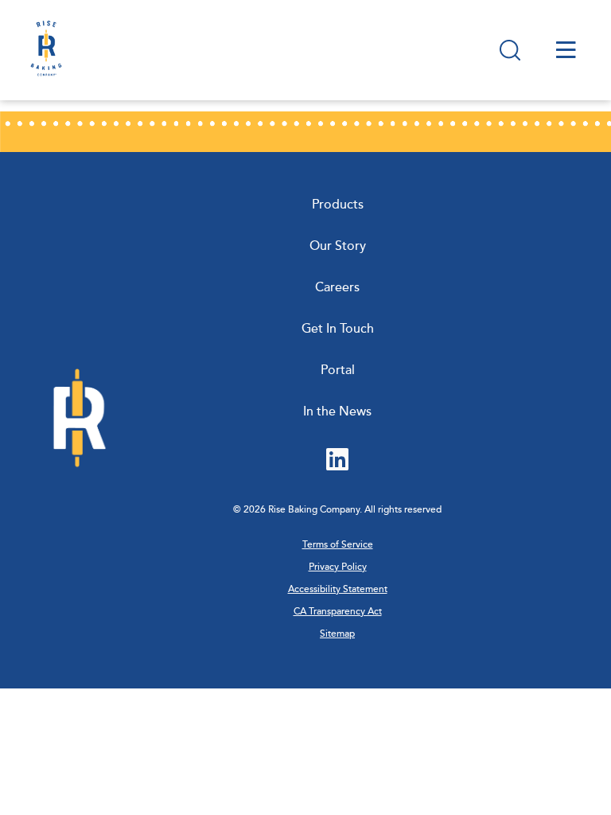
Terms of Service (337, 545)
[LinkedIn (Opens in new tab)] (337, 461)
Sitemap (337, 634)
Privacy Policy (338, 567)
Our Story (337, 246)
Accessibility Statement (337, 589)
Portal (338, 370)
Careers (337, 287)
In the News (337, 411)
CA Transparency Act (338, 612)
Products (338, 205)
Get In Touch (338, 329)
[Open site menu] (566, 50)
